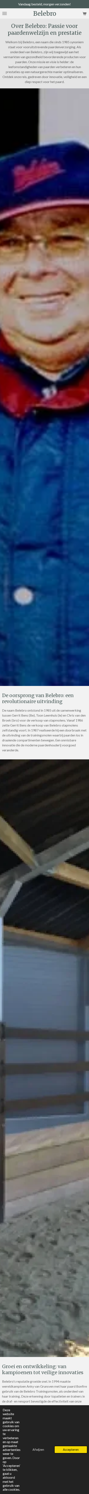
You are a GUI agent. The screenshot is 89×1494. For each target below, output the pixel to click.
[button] (69, 8)
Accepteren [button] (71, 1449)
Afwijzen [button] (38, 1449)
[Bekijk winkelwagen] (84, 13)
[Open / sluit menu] (4, 13)
